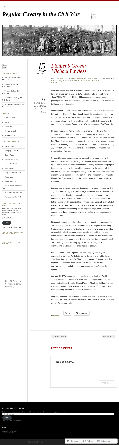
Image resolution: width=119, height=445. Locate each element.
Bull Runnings (9, 168)
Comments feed (10, 131)
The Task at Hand (10, 164)
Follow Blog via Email (11, 204)
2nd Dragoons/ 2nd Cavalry (82, 79)
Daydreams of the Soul (12, 197)
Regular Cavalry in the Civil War (41, 14)
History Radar (9, 155)
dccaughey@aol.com (9, 431)
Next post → (108, 336)
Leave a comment (108, 79)
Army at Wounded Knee (12, 172)
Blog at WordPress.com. (37, 442)
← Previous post (59, 336)
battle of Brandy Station (72, 81)
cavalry (36, 106)
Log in (6, 122)
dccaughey (64, 79)
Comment (106, 383)
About (6, 6)
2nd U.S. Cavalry (40, 103)
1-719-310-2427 (8, 433)
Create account (9, 118)
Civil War (43, 106)
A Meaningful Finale (11, 159)
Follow (7, 223)
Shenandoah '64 (10, 181)
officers (37, 109)
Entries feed (8, 126)
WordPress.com (10, 135)
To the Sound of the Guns (13, 192)
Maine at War (9, 146)
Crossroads (8, 177)
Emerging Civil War (11, 151)
